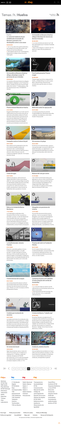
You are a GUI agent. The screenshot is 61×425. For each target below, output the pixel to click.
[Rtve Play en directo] (7, 2)
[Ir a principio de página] (59, 423)
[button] (5, 368)
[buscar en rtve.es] (58, 2)
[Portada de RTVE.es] (30, 2)
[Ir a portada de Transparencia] (47, 378)
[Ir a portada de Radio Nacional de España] (27, 378)
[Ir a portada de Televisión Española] (16, 378)
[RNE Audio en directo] (10, 2)
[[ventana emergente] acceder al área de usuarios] (54, 2)
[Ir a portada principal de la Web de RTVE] (5, 377)
